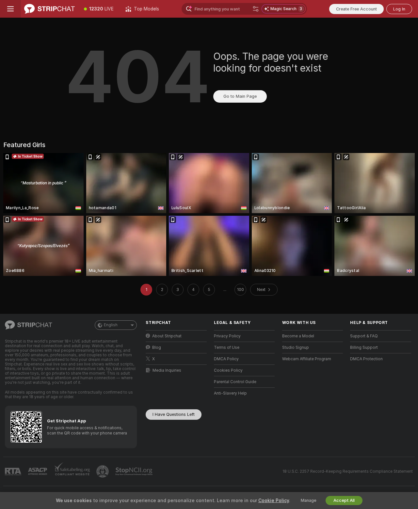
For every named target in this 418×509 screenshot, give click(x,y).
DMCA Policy (226, 359)
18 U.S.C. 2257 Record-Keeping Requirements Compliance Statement (347, 471)
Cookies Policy (228, 370)
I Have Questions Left (174, 414)
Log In (399, 9)
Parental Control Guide (235, 382)
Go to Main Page (240, 96)
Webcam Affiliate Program (306, 359)
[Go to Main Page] (49, 9)
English (111, 325)
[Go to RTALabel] (14, 471)
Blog (156, 347)
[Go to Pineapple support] (103, 471)
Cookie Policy (273, 500)
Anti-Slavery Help (230, 393)
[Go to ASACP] (38, 471)
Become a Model (298, 336)
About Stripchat (167, 336)
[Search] (255, 8)
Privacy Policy (227, 336)
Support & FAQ (364, 336)
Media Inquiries (167, 370)
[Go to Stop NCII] (134, 471)
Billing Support (364, 347)
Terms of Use (226, 347)
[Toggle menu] (10, 9)
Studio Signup (295, 347)
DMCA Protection (366, 359)
